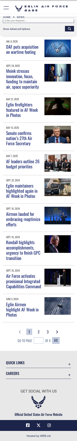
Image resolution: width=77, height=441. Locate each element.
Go (56, 340)
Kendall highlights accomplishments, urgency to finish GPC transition (23, 250)
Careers (12, 373)
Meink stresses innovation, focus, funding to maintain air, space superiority (22, 79)
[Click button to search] (69, 28)
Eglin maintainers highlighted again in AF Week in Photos (22, 190)
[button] (6, 8)
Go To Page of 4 (34, 340)
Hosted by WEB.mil (39, 435)
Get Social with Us (39, 391)
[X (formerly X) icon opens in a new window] (38, 425)
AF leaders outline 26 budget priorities (22, 164)
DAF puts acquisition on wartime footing (22, 49)
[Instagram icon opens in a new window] (49, 425)
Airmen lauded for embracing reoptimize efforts (23, 219)
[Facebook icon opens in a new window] (28, 425)
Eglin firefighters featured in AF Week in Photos (22, 109)
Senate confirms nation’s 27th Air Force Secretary (19, 138)
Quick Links (15, 362)
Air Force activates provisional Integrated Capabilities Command (23, 281)
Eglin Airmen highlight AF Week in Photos (22, 309)
